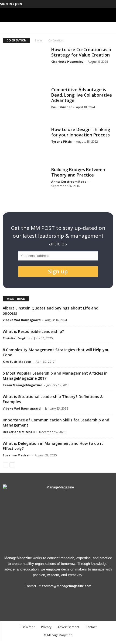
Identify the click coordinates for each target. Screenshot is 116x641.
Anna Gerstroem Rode (68, 181)
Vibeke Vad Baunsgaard (22, 320)
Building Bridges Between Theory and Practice (78, 172)
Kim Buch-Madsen (17, 362)
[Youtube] (112, 4)
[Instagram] (78, 4)
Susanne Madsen (16, 455)
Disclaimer (27, 627)
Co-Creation (24, 28)
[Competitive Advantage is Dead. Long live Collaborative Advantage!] (25, 103)
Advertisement (68, 627)
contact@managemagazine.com (66, 586)
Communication (48, 28)
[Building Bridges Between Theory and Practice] (25, 183)
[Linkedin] (87, 4)
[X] (103, 4)
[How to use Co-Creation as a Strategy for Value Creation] (25, 63)
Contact (91, 627)
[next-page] (12, 464)
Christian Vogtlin (16, 338)
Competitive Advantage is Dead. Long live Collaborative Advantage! (81, 95)
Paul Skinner (61, 107)
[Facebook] (70, 4)
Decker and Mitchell (19, 432)
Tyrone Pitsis (61, 141)
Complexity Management (82, 28)
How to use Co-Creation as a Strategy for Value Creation (81, 52)
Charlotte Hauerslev (67, 61)
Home (38, 40)
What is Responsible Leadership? (33, 331)
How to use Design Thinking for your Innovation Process (80, 132)
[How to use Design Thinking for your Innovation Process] (25, 143)
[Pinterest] (95, 4)
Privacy (46, 627)
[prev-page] (5, 464)
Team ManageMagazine (22, 385)
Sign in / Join (11, 4)
